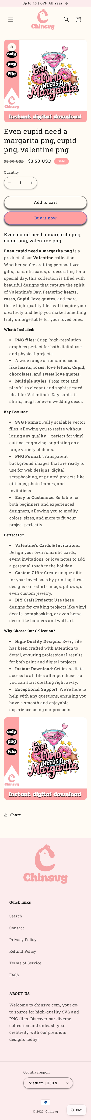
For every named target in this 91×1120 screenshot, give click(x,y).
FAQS (14, 974)
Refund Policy (22, 951)
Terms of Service (25, 962)
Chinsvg (52, 1111)
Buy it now (45, 218)
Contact (16, 927)
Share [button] (15, 814)
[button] (11, 19)
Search (15, 915)
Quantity (11, 172)
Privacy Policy (23, 939)
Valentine (43, 257)
